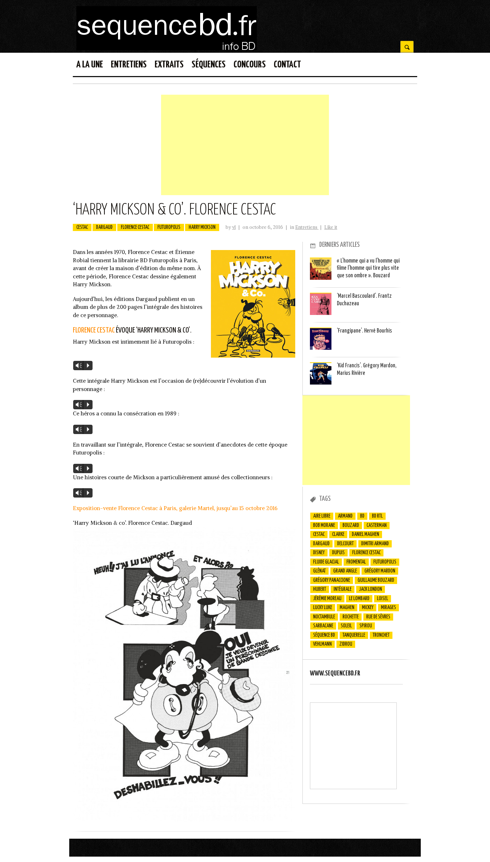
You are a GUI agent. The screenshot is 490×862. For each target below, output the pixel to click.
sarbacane (323, 625)
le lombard (359, 598)
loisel (382, 598)
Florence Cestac (94, 330)
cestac (82, 227)
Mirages (388, 607)
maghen (347, 607)
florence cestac (135, 227)
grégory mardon (379, 571)
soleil (346, 625)
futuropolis (168, 227)
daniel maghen (365, 534)
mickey (367, 607)
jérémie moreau (327, 598)
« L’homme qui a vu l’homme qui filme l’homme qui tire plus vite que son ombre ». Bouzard (368, 268)
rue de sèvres (378, 617)
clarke (338, 534)
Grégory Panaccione (331, 580)
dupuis (338, 552)
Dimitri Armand (375, 543)
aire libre (321, 516)
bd (362, 516)
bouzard (351, 525)
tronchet (381, 635)
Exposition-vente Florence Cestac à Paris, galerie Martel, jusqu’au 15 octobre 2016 (175, 508)
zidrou (345, 644)
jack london (370, 589)
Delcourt (345, 543)
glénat (319, 571)
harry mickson (202, 227)
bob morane (324, 525)
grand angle (345, 571)
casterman (377, 525)
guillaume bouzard (376, 580)
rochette (351, 617)
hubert (319, 589)
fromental (356, 562)
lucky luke (322, 607)
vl (234, 227)
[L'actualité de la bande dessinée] (166, 48)
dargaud (104, 227)
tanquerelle (354, 635)
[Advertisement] (245, 145)
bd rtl (377, 516)
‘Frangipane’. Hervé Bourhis (364, 331)
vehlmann (322, 644)
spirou (365, 625)
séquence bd (324, 635)
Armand (345, 516)
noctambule (324, 617)
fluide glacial (326, 562)
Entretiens (307, 227)
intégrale (343, 589)
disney (319, 552)
